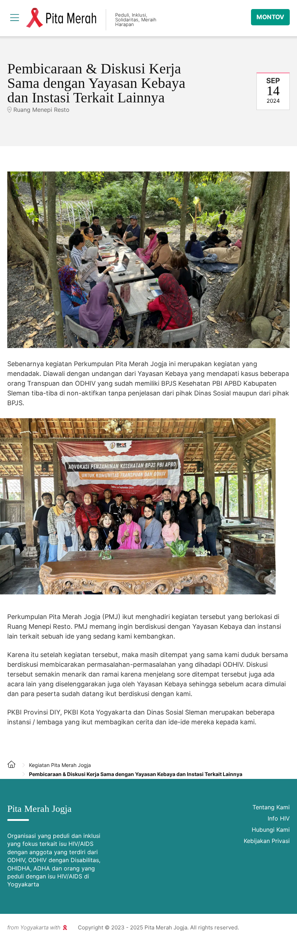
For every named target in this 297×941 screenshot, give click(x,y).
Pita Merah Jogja (61, 18)
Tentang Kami (271, 807)
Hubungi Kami (271, 829)
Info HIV (279, 818)
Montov (270, 17)
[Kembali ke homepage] (14, 770)
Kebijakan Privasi (267, 840)
